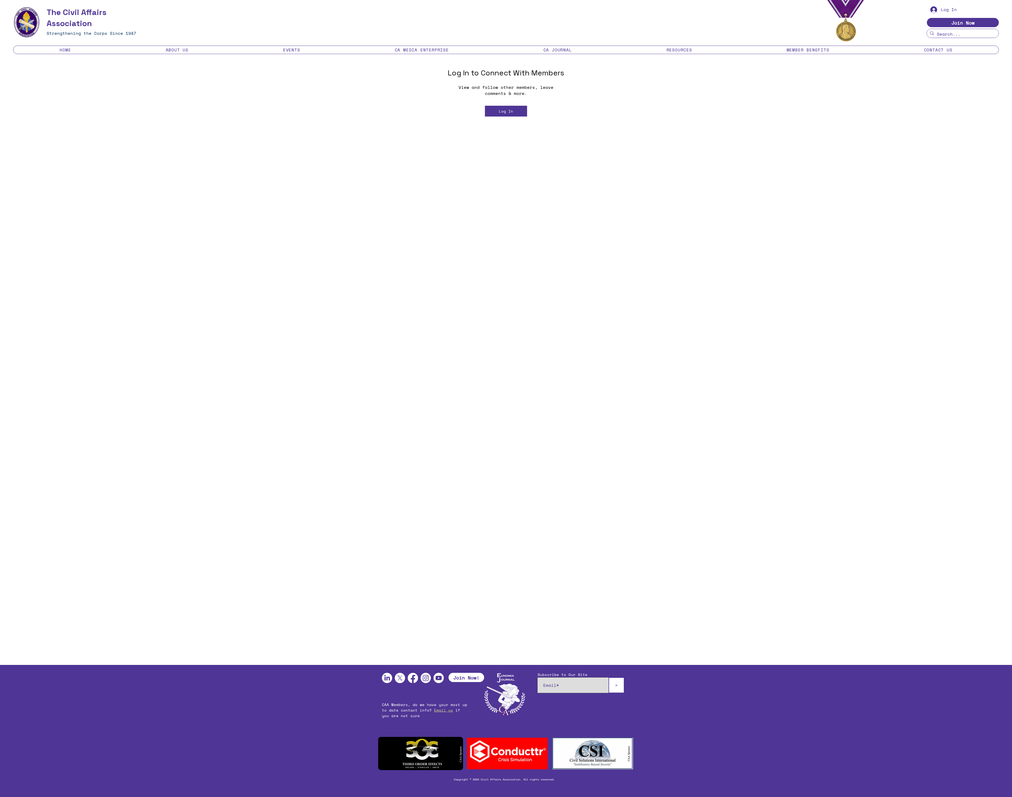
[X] (400, 678)
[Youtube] (439, 678)
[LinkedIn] (387, 678)
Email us (443, 710)
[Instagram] (426, 678)
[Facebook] (413, 678)
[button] (177, 50)
